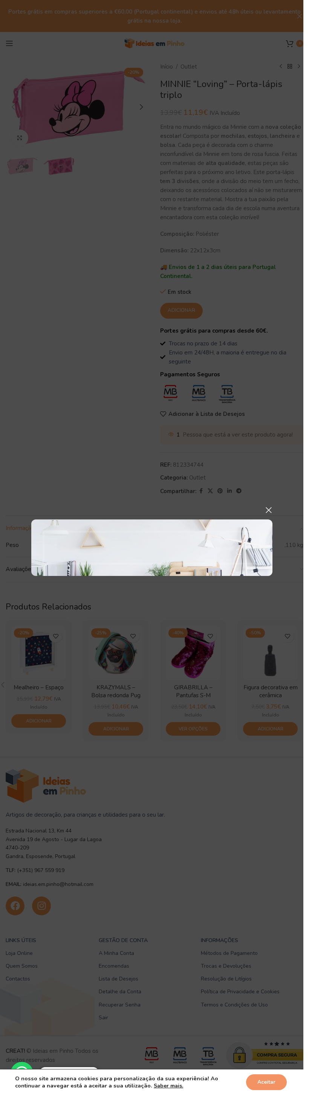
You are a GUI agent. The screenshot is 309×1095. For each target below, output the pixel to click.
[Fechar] (268, 510)
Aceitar (266, 1082)
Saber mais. (168, 1085)
